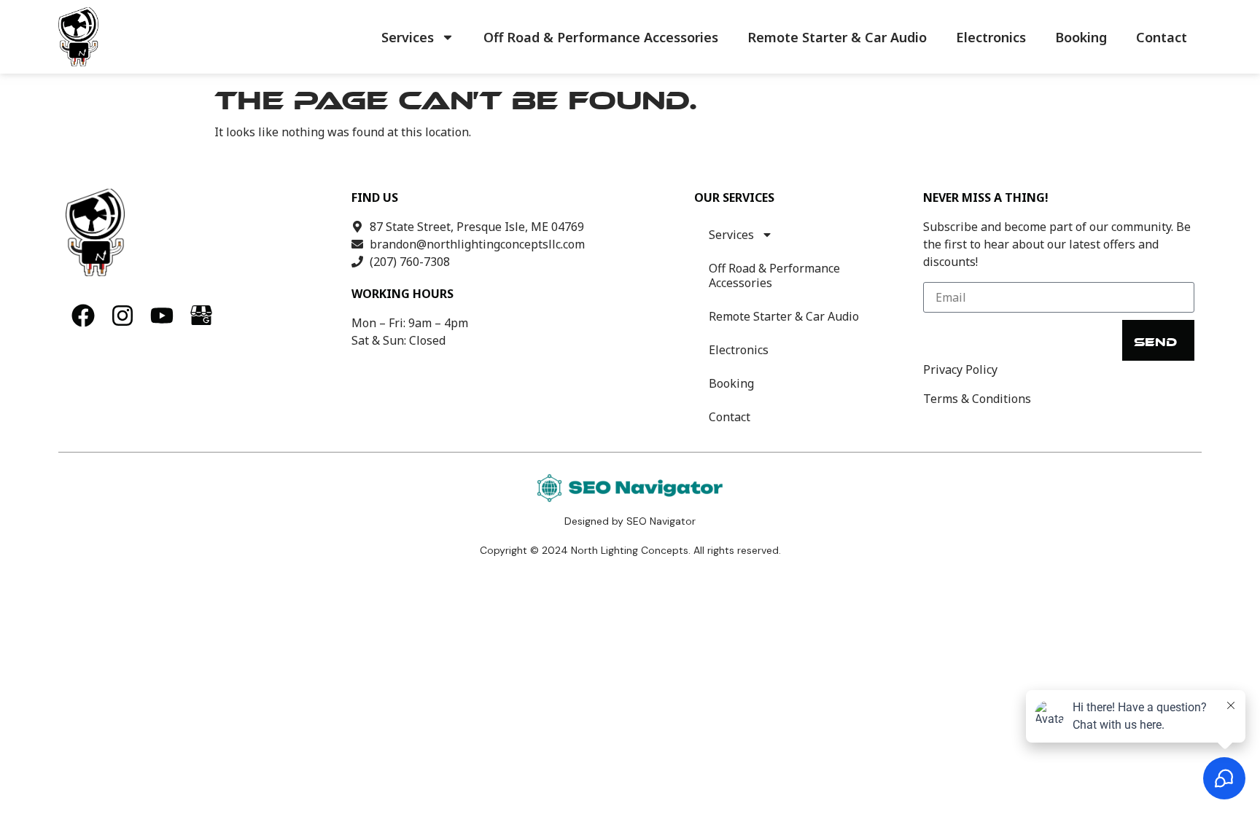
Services (407, 37)
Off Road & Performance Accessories (600, 37)
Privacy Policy (960, 369)
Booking (1081, 37)
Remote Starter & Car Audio (837, 37)
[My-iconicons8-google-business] (201, 315)
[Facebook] (83, 315)
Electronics (991, 37)
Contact (1161, 37)
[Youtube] (161, 315)
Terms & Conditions (977, 399)
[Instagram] (122, 315)
